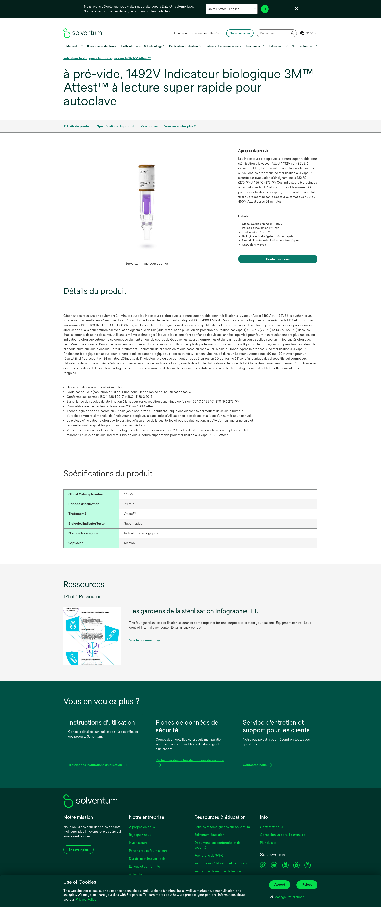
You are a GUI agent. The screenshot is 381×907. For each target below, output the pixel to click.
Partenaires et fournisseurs (148, 851)
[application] (147, 204)
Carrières (215, 33)
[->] (265, 9)
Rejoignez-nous (140, 835)
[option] (147, 208)
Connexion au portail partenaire (282, 835)
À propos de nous (142, 827)
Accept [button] (279, 884)
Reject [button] (307, 884)
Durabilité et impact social (147, 859)
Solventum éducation (209, 835)
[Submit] (293, 33)
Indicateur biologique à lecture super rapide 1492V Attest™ (107, 58)
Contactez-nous (271, 827)
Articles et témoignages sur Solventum (222, 827)
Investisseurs (198, 33)
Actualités (136, 874)
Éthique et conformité (144, 866)
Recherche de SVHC (209, 855)
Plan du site (268, 843)
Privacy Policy (86, 899)
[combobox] (277, 33)
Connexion (180, 33)
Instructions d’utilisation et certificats (220, 863)
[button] (287, 897)
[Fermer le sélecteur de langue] (296, 8)
